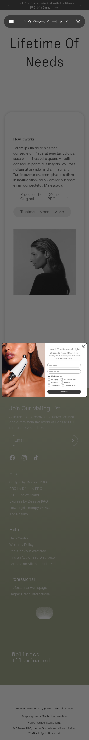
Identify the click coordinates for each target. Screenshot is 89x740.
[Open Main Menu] (11, 21)
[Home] (44, 21)
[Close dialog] (84, 346)
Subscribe (64, 392)
